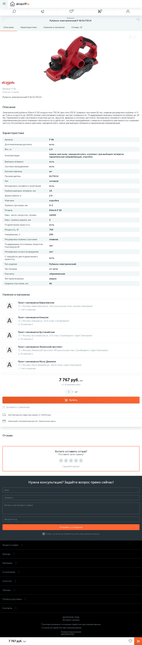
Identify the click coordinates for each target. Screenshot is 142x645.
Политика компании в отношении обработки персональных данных (71, 624)
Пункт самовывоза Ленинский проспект (40, 346)
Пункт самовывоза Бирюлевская (36, 302)
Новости (7, 581)
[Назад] (3, 19)
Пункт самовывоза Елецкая (33, 317)
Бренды (6, 554)
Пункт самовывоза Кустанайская (36, 332)
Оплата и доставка (11, 599)
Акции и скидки (10, 545)
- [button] (64, 391)
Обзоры (6, 590)
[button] (14, 12)
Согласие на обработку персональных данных (61, 628)
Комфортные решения (71, 632)
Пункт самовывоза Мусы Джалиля (37, 361)
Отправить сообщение (71, 527)
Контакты (7, 608)
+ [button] (72, 391)
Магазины (7, 563)
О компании (8, 572)
